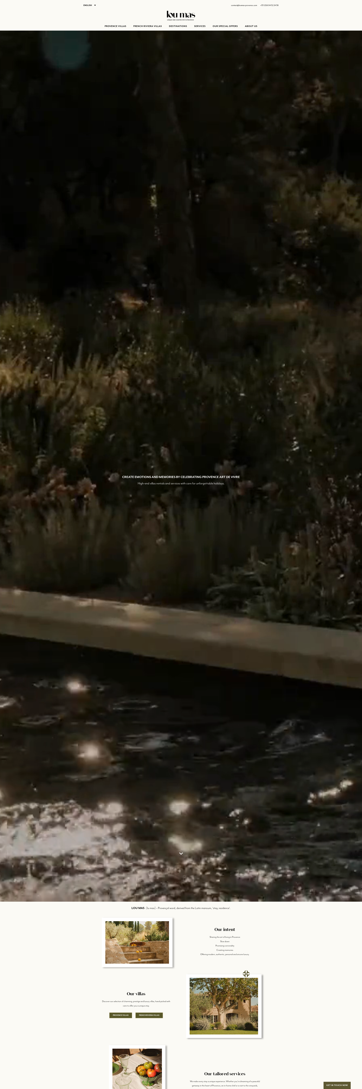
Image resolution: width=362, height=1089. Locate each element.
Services (200, 26)
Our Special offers (225, 26)
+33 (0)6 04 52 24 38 (269, 5)
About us (251, 26)
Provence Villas (115, 26)
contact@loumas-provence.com (244, 5)
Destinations (178, 26)
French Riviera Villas (147, 26)
